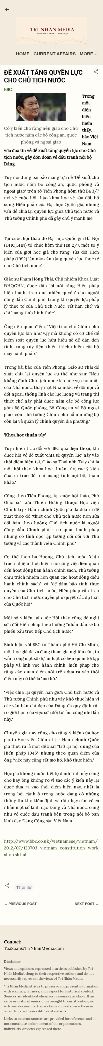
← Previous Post (20, 904)
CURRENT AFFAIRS (55, 53)
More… (89, 53)
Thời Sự (23, 887)
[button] (96, 72)
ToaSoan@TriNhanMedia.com (34, 948)
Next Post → (87, 904)
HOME (23, 53)
